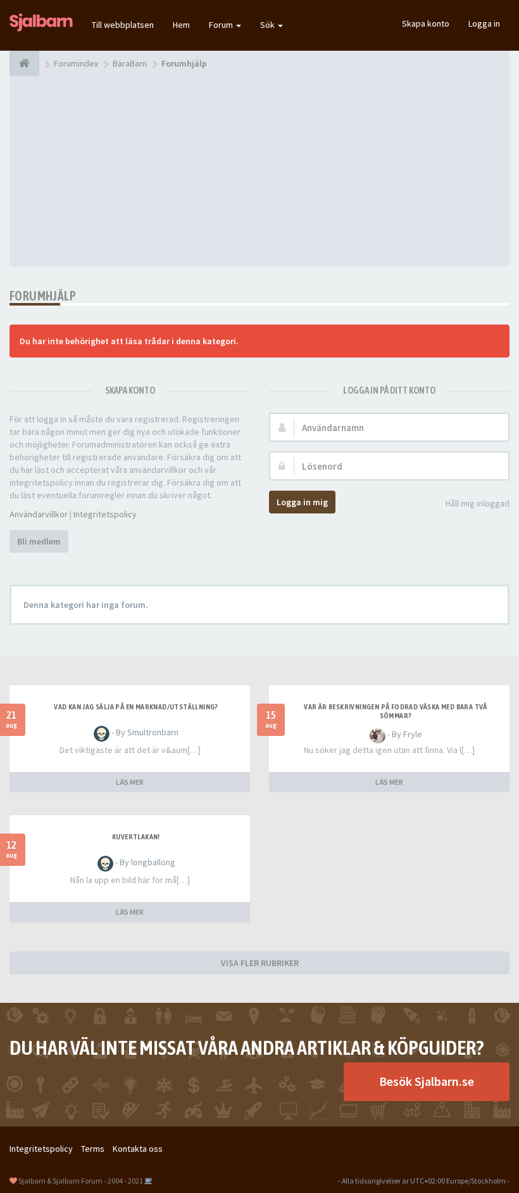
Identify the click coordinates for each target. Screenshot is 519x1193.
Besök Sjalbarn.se (426, 1081)
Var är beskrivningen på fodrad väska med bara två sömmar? (395, 711)
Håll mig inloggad (478, 503)
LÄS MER (130, 782)
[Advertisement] (259, 171)
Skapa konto (425, 23)
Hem (181, 24)
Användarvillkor (38, 514)
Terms (92, 1148)
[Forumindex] (24, 63)
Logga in (484, 23)
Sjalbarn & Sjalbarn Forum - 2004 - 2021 (80, 1180)
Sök (268, 24)
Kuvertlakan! (136, 836)
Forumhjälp (42, 295)
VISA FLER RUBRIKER (260, 963)
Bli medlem (39, 541)
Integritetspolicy (105, 514)
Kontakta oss (138, 1148)
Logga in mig (302, 502)
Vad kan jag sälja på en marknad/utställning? (136, 706)
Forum (222, 24)
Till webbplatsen (123, 24)
